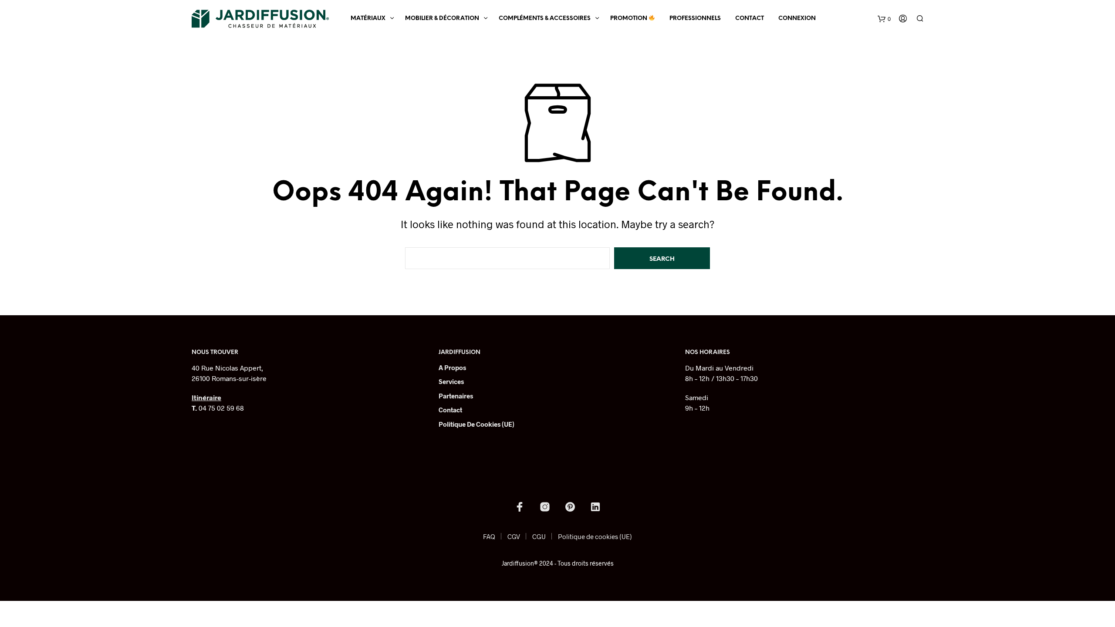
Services (451, 381)
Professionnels (695, 18)
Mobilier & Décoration (442, 18)
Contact (749, 18)
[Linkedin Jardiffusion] (595, 507)
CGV (513, 536)
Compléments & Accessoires (545, 18)
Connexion (797, 18)
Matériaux (368, 18)
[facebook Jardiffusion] (519, 507)
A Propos (452, 367)
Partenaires (456, 396)
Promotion (629, 18)
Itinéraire (206, 397)
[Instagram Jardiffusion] (545, 507)
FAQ (489, 536)
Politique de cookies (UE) (476, 424)
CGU (539, 536)
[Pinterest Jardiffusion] (570, 507)
